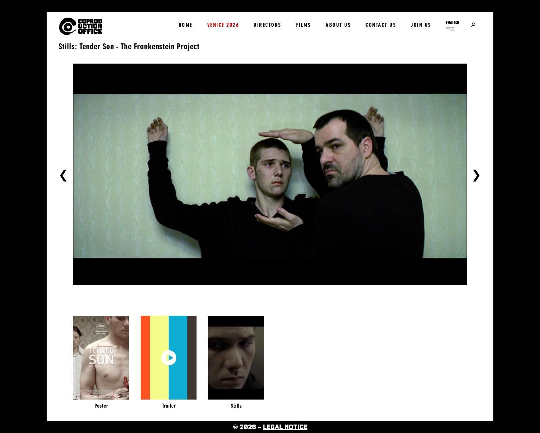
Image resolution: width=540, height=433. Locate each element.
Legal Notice (285, 427)
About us (338, 25)
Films (303, 25)
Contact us (381, 25)
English (452, 23)
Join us (421, 25)
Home (185, 25)
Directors (267, 25)
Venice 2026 (223, 25)
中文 (450, 28)
